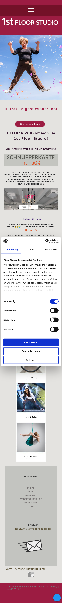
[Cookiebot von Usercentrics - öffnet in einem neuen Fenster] (45, 241)
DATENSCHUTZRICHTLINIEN (30, 569)
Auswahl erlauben (31, 351)
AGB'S (9, 569)
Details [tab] (31, 249)
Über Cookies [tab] (51, 249)
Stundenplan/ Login (30, 124)
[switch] (54, 310)
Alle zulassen (31, 342)
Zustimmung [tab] (11, 249)
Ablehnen (31, 360)
